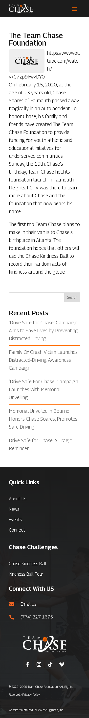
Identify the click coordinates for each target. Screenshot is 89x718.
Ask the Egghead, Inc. (51, 710)
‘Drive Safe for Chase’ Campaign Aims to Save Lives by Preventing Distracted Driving (43, 330)
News (14, 509)
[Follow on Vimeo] (61, 664)
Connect (17, 530)
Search (72, 297)
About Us (17, 498)
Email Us (28, 604)
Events (15, 519)
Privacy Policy (31, 694)
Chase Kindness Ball (27, 563)
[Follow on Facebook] (27, 664)
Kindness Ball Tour (26, 574)
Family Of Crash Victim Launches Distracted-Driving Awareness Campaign (43, 360)
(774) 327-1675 (37, 616)
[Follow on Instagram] (39, 664)
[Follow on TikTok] (50, 664)
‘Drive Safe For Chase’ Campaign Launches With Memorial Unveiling (43, 389)
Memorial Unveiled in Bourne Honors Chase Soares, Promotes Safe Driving (43, 419)
